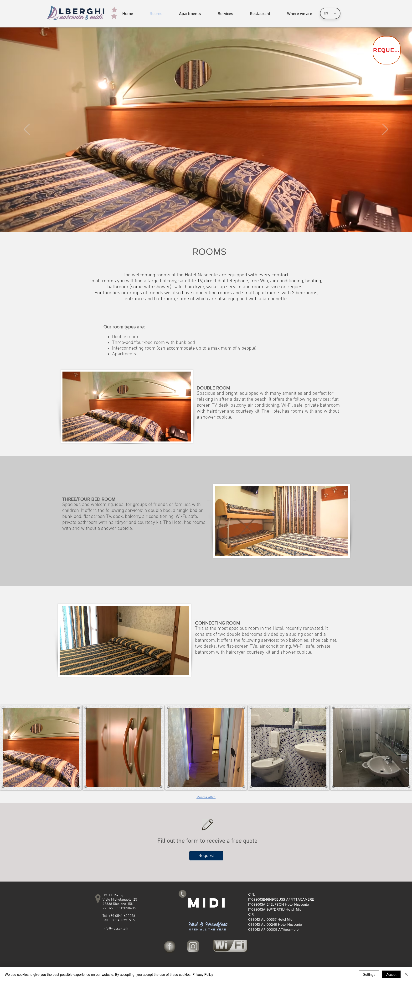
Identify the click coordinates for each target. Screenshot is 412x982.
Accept (391, 974)
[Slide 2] (204, 220)
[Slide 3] (199, 220)
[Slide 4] (212, 220)
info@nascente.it (116, 929)
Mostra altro (206, 797)
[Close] (406, 974)
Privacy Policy (202, 974)
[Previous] (27, 130)
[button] (41, 747)
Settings (369, 974)
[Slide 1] (208, 220)
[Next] (385, 130)
